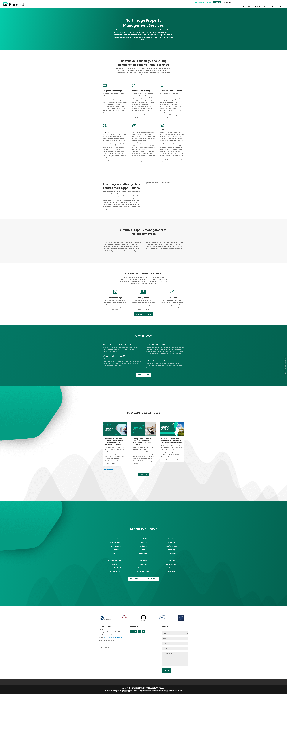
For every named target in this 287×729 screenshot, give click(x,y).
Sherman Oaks (115, 542)
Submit (166, 670)
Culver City (143, 542)
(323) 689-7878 (227, 2)
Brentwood (172, 553)
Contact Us (158, 682)
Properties (258, 6)
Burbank (143, 550)
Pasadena (115, 550)
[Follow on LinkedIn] (139, 631)
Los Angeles (115, 539)
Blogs (164, 682)
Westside (143, 560)
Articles (266, 6)
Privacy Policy (158, 687)
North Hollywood (171, 564)
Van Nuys (115, 564)
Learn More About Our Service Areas (143, 579)
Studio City (172, 542)
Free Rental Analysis (143, 314)
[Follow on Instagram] (143, 631)
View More (143, 474)
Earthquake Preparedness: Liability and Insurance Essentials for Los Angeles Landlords (142, 441)
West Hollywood (115, 546)
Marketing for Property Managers (156, 688)
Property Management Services (134, 682)
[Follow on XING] (135, 631)
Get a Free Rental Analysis (203, 2)
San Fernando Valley (115, 560)
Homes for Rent (149, 682)
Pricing (250, 6)
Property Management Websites (137, 688)
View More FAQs (143, 375)
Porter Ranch (143, 564)
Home (122, 682)
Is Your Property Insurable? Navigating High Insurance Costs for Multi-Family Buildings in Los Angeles (114, 441)
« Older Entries (108, 469)
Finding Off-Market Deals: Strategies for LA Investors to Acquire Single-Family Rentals (171, 440)
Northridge (171, 550)
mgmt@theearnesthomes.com (112, 637)
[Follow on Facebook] (132, 631)
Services (242, 6)
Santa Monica (115, 557)
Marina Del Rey (143, 553)
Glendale (115, 553)
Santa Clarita (171, 557)
